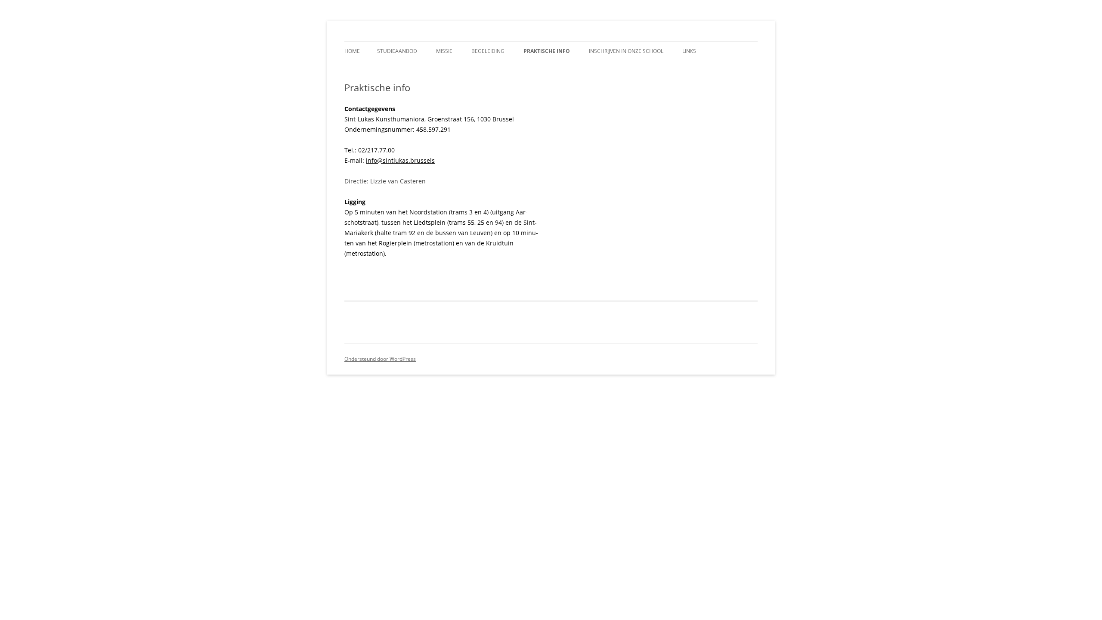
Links (689, 51)
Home (352, 51)
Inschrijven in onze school (626, 51)
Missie (444, 51)
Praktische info (546, 51)
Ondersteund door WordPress (380, 359)
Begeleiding (488, 51)
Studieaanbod (397, 51)
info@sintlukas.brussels (400, 160)
